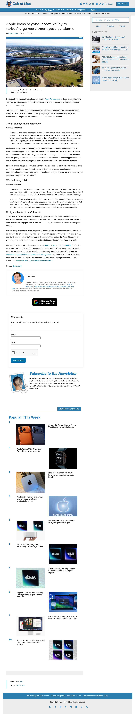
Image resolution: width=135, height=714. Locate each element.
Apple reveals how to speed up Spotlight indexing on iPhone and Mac (30, 595)
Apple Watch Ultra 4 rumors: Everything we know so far (29, 450)
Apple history (78, 13)
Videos (89, 13)
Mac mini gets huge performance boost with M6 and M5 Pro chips (62, 618)
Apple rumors (29, 13)
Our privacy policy (58, 696)
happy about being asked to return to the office (34, 261)
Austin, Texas (50, 245)
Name (13, 335)
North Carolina (65, 245)
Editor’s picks (67, 13)
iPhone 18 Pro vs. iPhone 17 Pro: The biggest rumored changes (62, 426)
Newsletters (106, 13)
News (38, 9)
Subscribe (122, 4)
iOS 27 (38, 13)
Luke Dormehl (13, 33)
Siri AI (45, 13)
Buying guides (80, 9)
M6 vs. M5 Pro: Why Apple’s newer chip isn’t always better (30, 546)
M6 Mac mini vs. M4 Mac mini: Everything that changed (61, 522)
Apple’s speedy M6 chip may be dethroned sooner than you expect (61, 571)
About (98, 26)
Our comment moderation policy (95, 696)
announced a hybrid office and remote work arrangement (28, 255)
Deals (68, 9)
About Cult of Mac (74, 696)
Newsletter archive (69, 409)
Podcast (97, 13)
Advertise (110, 26)
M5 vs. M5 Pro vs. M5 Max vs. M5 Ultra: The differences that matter (31, 643)
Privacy (122, 26)
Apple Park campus (52, 99)
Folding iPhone (55, 13)
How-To (59, 9)
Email (13, 342)
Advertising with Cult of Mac (38, 696)
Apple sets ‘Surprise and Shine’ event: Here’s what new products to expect (30, 499)
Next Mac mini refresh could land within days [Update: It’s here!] (61, 475)
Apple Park (21, 685)
